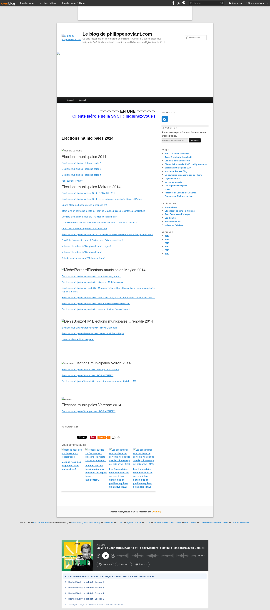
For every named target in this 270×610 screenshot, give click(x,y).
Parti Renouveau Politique (177, 214)
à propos (143, 565)
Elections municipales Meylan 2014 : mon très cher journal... (91, 276)
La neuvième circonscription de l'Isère (183, 174)
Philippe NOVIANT (41, 522)
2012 (167, 253)
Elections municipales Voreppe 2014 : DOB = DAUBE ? (88, 411)
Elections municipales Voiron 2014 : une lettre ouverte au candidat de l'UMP (99, 381)
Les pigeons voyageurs (176, 185)
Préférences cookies (240, 522)
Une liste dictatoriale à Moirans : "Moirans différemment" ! (90, 216)
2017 (167, 235)
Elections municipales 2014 (178, 167)
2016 (167, 239)
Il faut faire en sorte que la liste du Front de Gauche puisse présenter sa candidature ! (104, 210)
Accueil (70, 99)
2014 (167, 246)
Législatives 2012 (173, 178)
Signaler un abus (133, 522)
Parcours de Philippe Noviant (179, 196)
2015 (167, 243)
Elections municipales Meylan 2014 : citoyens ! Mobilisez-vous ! (93, 282)
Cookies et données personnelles (214, 522)
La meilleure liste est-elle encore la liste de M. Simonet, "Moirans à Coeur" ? (99, 222)
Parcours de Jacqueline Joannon (181, 192)
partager (125, 565)
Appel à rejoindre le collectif (178, 157)
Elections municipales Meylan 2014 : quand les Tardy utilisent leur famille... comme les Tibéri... (108, 297)
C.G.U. (147, 522)
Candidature (170, 217)
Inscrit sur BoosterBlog (176, 171)
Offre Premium (190, 522)
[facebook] (173, 3)
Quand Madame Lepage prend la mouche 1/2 (84, 228)
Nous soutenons (172, 221)
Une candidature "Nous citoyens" (78, 339)
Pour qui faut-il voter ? (72, 180)
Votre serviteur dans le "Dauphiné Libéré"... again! (86, 246)
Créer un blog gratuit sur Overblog (85, 522)
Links (167, 189)
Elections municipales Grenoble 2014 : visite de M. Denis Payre (93, 333)
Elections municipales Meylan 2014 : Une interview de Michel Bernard (96, 303)
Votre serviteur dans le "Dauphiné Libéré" (82, 252)
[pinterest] (184, 3)
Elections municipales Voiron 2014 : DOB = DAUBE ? (87, 375)
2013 (167, 250)
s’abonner (107, 565)
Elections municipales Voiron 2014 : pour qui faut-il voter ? (90, 369)
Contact (82, 99)
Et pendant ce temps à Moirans (180, 210)
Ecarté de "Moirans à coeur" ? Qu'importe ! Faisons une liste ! (92, 240)
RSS (165, 119)
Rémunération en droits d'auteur (167, 522)
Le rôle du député (173, 181)
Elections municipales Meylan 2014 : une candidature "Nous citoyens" (96, 309)
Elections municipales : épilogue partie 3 (81, 163)
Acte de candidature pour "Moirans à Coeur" (83, 257)
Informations (171, 207)
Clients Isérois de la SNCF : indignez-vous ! (186, 164)
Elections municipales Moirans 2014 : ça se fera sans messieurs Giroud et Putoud (102, 198)
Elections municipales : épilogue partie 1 (81, 174)
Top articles (108, 522)
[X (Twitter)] (178, 3)
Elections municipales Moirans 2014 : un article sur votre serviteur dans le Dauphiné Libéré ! (107, 234)
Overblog (156, 511)
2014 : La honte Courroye (177, 153)
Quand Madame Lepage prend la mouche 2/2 (84, 204)
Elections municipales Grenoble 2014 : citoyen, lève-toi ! (89, 327)
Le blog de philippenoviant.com (117, 34)
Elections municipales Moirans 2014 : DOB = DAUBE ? (88, 193)
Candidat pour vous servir (177, 160)
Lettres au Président (174, 224)
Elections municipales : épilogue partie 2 (81, 168)
